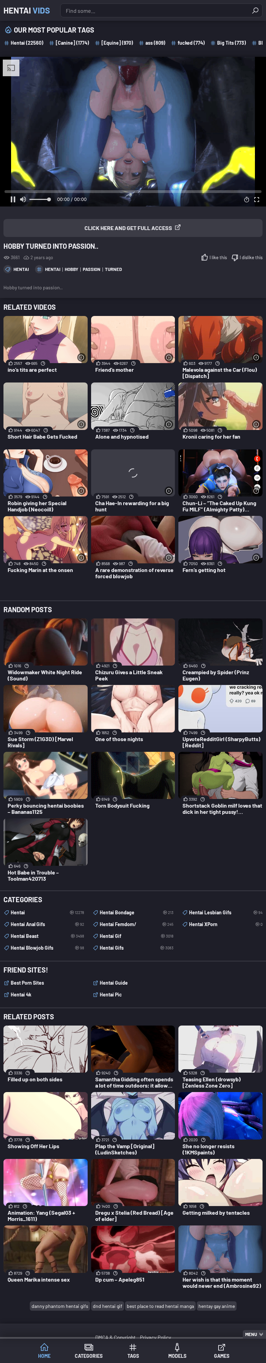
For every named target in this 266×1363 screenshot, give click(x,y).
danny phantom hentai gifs (60, 1306)
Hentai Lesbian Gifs (226, 912)
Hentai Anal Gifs (47, 924)
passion (91, 269)
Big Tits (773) (231, 43)
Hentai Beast (47, 936)
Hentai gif (136, 936)
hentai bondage (136, 912)
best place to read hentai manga (160, 1306)
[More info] (81, 357)
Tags (133, 1356)
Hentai (26, 10)
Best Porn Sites (27, 983)
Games (221, 1356)
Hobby (71, 269)
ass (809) (155, 43)
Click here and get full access (128, 228)
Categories (89, 1356)
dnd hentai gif (107, 1306)
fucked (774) (191, 43)
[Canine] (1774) (72, 43)
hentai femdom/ (136, 924)
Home (44, 1356)
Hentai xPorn (226, 924)
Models (177, 1356)
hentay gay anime (216, 1306)
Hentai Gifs (136, 948)
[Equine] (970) (117, 43)
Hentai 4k (21, 994)
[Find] (255, 10)
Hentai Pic (111, 994)
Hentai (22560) (27, 43)
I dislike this (251, 257)
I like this (218, 257)
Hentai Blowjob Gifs (47, 948)
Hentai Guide (114, 983)
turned (113, 269)
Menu (251, 1334)
